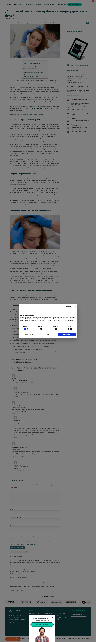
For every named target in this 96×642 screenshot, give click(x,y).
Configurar (48, 334)
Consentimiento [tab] (28, 310)
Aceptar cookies (66, 334)
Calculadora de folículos (42, 624)
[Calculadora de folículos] (42, 634)
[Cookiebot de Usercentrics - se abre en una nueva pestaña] (67, 307)
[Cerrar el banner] (75, 306)
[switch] (41, 329)
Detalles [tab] (48, 310)
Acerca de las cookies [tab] (68, 310)
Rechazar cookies (29, 334)
